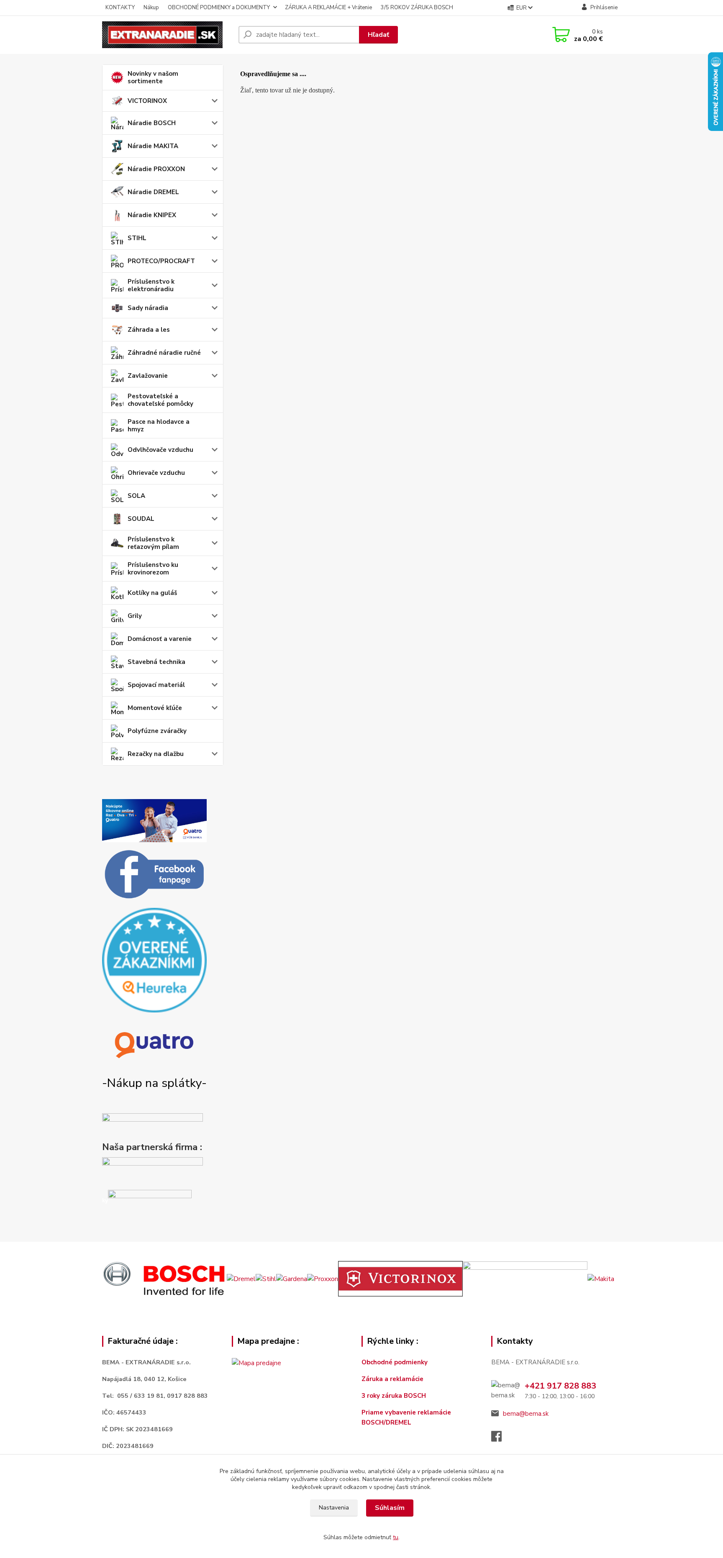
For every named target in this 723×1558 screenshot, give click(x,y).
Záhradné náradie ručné (164, 352)
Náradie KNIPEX (152, 215)
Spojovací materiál (156, 685)
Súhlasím (390, 1507)
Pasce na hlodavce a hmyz (159, 425)
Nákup (151, 7)
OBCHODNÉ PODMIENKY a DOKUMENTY (219, 7)
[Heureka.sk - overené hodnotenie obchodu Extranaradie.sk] (154, 960)
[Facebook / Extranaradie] (154, 874)
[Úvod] (167, 34)
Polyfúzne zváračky (157, 731)
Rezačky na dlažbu (156, 754)
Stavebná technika (156, 662)
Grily (135, 616)
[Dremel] (241, 1278)
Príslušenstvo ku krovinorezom (153, 569)
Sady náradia (148, 308)
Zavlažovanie (148, 376)
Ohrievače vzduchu (156, 473)
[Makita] (600, 1278)
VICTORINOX (147, 101)
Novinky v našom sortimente (153, 77)
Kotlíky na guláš (152, 593)
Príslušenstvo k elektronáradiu (151, 285)
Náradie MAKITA (153, 146)
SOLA (136, 496)
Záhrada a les (149, 329)
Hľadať (378, 34)
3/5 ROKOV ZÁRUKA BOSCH (417, 7)
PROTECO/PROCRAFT (161, 261)
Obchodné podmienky (395, 1362)
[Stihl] (266, 1278)
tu (395, 1537)
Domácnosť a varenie (160, 639)
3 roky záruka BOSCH (394, 1395)
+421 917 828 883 (560, 1385)
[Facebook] (500, 1439)
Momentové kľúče (155, 708)
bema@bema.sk (526, 1413)
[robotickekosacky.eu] (152, 1171)
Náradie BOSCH (152, 123)
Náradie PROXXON (156, 169)
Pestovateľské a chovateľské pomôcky (160, 400)
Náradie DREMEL (153, 192)
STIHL (137, 238)
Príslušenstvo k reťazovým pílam (153, 543)
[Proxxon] (322, 1278)
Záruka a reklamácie (393, 1379)
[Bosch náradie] (164, 1278)
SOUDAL (141, 519)
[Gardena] (291, 1278)
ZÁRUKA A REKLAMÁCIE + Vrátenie (328, 7)
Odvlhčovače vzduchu (160, 450)
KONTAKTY (120, 7)
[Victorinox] (400, 1278)
